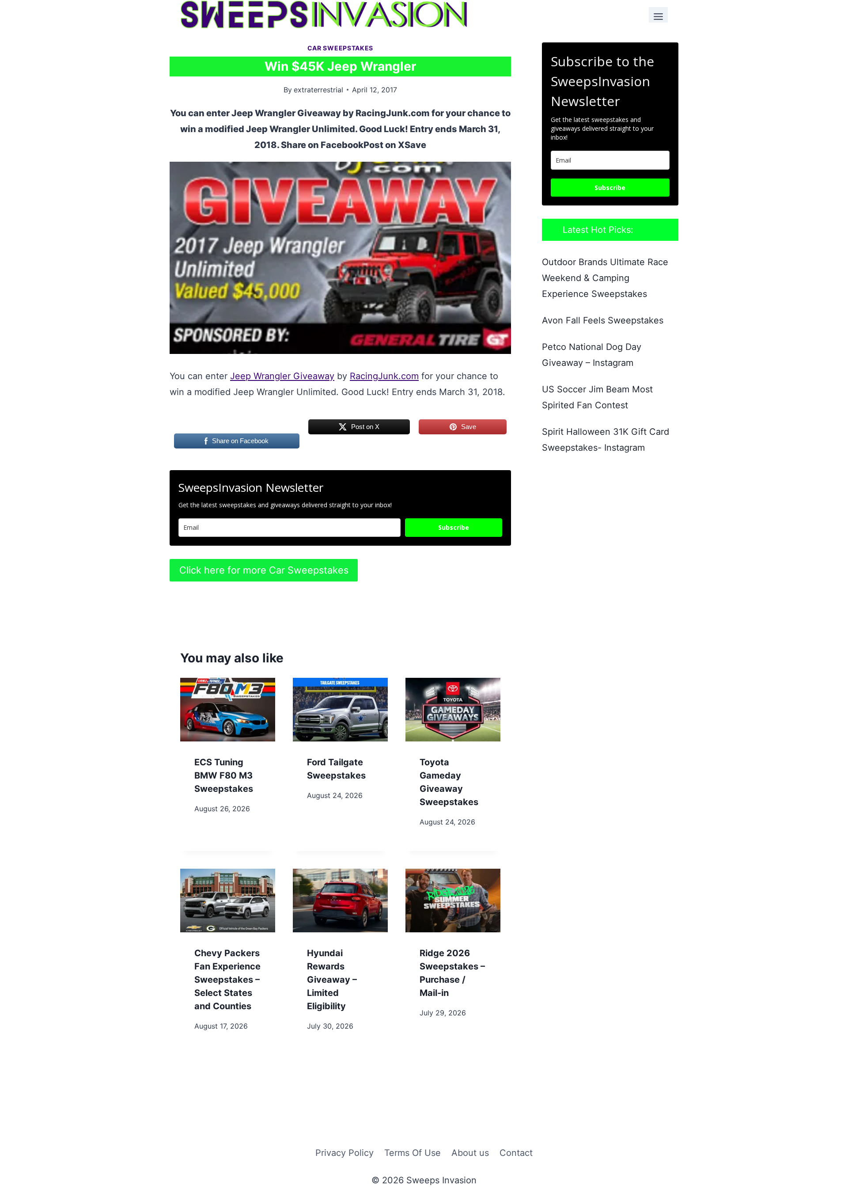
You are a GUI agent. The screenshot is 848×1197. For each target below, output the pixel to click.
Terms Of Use (412, 1153)
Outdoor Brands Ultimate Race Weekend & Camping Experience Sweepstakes (605, 278)
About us (470, 1153)
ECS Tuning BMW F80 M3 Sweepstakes (223, 775)
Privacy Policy (344, 1153)
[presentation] (227, 709)
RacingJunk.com (384, 376)
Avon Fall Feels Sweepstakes (602, 320)
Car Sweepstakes (340, 48)
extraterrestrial (318, 89)
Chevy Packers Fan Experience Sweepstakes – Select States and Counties (227, 979)
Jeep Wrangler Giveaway (282, 376)
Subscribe (453, 527)
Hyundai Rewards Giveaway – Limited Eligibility (332, 979)
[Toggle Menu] (658, 15)
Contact (516, 1153)
